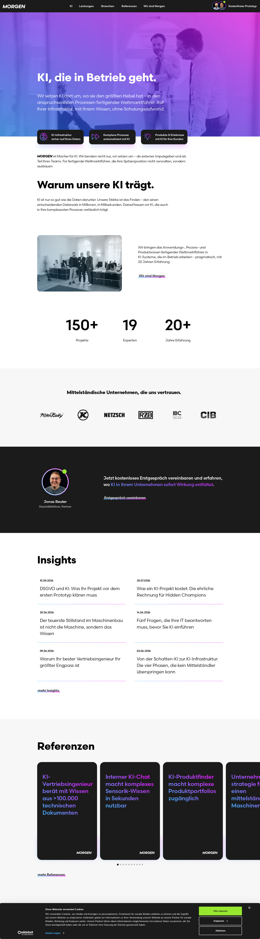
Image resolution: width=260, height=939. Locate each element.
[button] (118, 864)
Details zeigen (52, 933)
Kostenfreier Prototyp (243, 6)
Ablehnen (220, 930)
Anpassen (219, 920)
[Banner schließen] (249, 908)
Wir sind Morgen (154, 6)
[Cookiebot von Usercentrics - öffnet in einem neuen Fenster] (25, 933)
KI (71, 6)
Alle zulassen (221, 911)
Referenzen (129, 6)
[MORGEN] (14, 6)
